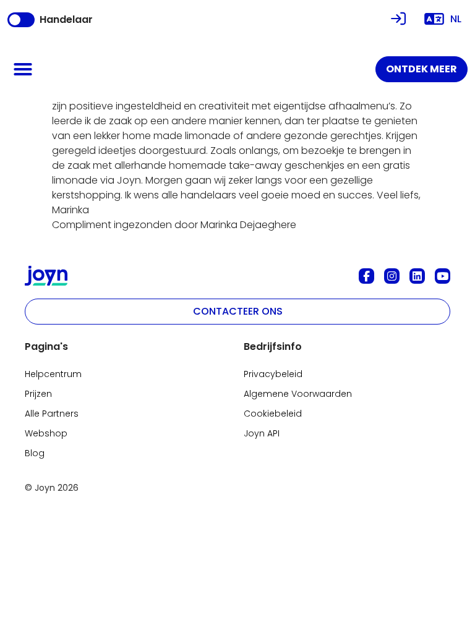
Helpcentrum (53, 374)
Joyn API (262, 433)
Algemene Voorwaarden (298, 394)
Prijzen (38, 394)
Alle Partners (52, 413)
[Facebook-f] (366, 276)
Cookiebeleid (273, 413)
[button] (23, 69)
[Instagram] (392, 276)
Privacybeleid (273, 374)
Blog (35, 453)
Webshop (46, 433)
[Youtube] (442, 276)
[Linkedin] (417, 276)
